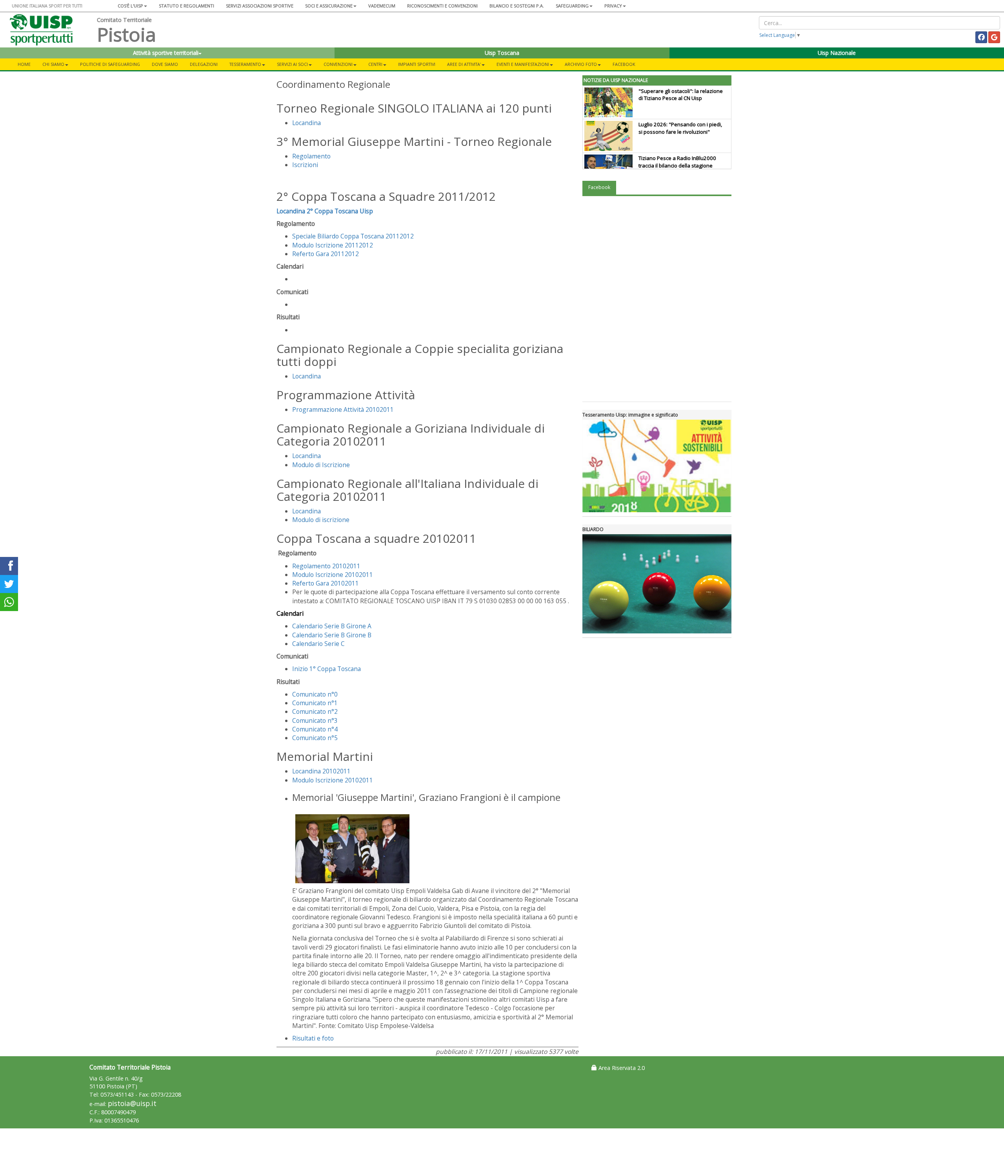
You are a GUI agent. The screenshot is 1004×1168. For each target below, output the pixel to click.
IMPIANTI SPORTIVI (416, 64)
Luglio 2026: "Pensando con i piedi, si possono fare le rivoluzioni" (680, 128)
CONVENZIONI (338, 64)
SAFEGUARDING (572, 6)
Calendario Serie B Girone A (331, 626)
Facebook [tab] (599, 187)
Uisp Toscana (502, 52)
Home (24, 64)
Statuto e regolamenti (186, 6)
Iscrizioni (305, 164)
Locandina (306, 122)
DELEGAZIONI (204, 64)
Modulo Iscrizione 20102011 (332, 574)
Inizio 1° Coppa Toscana (326, 668)
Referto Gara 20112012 (325, 253)
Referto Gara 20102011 (325, 583)
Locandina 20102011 (321, 771)
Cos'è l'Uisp (130, 6)
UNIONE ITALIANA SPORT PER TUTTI (47, 6)
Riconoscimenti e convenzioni (442, 6)
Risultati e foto (313, 1038)
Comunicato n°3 (315, 720)
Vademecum (381, 6)
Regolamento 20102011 (326, 566)
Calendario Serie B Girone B (331, 635)
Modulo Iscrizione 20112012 (332, 245)
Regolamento (311, 156)
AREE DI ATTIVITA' (464, 64)
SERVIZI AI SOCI (292, 64)
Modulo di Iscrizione (321, 464)
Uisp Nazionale (837, 52)
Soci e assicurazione (329, 6)
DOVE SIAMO (165, 64)
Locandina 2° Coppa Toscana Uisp (324, 211)
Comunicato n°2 (315, 711)
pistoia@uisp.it (132, 1103)
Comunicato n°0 (315, 694)
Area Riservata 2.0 (621, 1068)
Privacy (613, 6)
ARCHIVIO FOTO (581, 64)
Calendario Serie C (318, 643)
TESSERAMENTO (245, 64)
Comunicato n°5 (315, 737)
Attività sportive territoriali (165, 52)
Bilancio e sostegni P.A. (516, 6)
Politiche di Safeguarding (110, 64)
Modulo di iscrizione (320, 519)
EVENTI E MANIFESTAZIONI (523, 64)
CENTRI (375, 64)
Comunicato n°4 (315, 729)
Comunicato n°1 (315, 703)
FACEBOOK (624, 64)
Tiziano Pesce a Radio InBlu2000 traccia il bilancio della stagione (677, 162)
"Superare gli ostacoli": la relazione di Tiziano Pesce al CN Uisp (680, 94)
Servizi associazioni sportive (259, 6)
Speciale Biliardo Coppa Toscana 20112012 (353, 236)
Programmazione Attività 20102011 (343, 409)
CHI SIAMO (53, 64)
